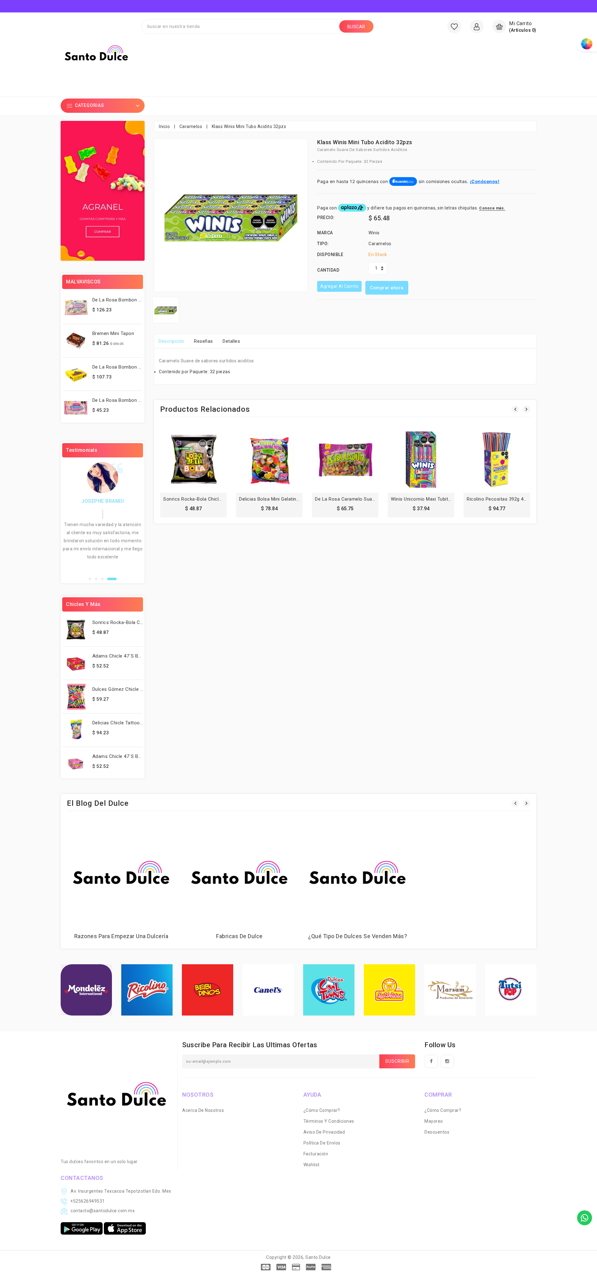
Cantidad (328, 270)
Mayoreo (433, 1121)
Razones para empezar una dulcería (121, 936)
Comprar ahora (387, 287)
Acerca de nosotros (203, 1110)
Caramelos (190, 126)
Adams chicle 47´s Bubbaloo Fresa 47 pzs (139, 656)
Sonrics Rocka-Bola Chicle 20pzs (128, 622)
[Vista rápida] (207, 461)
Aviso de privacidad (324, 1132)
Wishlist (311, 1164)
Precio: (326, 217)
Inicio (164, 126)
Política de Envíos (321, 1142)
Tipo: (323, 243)
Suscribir (397, 1061)
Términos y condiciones (328, 1121)
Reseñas (203, 341)
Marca (325, 232)
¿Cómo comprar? (321, 1110)
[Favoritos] (454, 26)
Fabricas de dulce (239, 936)
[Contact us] (584, 1217)
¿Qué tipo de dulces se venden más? (357, 936)
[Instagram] (447, 1061)
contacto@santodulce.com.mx (103, 1210)
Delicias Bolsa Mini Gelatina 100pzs (277, 499)
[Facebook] (431, 1061)
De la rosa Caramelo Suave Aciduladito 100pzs (367, 499)
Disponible (330, 254)
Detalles (231, 341)
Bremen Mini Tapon (113, 333)
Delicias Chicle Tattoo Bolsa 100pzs (131, 723)
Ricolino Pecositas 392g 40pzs (500, 499)
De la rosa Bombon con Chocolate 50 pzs (139, 367)
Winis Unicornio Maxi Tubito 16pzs (428, 499)
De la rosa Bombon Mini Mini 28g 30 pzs (137, 300)
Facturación (315, 1153)
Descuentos (436, 1132)
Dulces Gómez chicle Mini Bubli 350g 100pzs (141, 689)
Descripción (171, 341)
